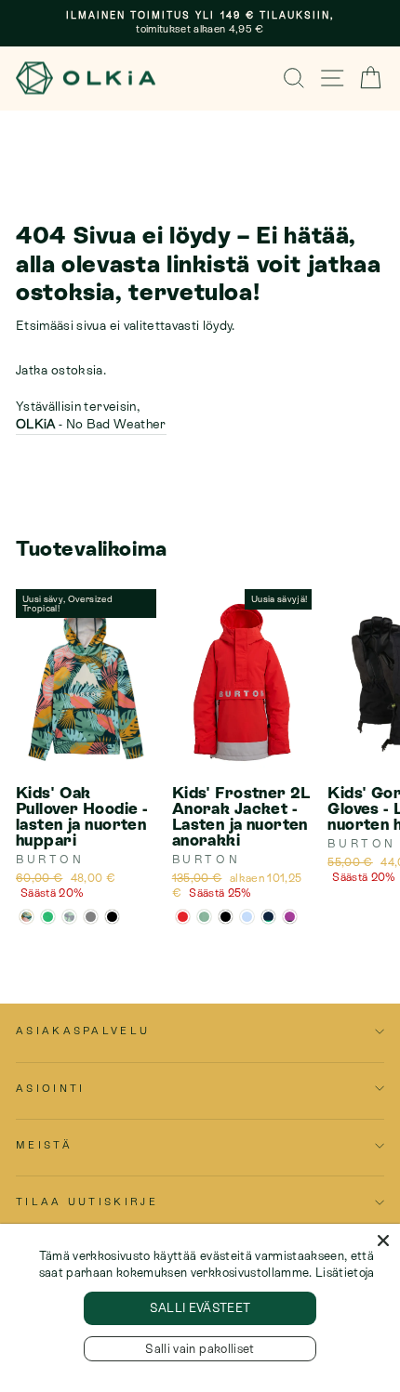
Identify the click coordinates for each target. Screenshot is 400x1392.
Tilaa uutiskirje (87, 1201)
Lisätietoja (345, 1273)
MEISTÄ (44, 1144)
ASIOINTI (51, 1088)
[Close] (383, 1240)
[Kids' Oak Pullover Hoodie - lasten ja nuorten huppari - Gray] (91, 917)
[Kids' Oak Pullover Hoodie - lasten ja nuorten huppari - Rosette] (69, 917)
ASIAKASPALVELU (83, 1030)
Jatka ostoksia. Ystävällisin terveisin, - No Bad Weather (91, 396)
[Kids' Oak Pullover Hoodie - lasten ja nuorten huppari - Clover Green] (48, 917)
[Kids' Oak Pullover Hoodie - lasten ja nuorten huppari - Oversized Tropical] (26, 917)
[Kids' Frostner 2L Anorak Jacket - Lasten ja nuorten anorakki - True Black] (226, 917)
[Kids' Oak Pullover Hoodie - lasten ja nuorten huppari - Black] (112, 917)
